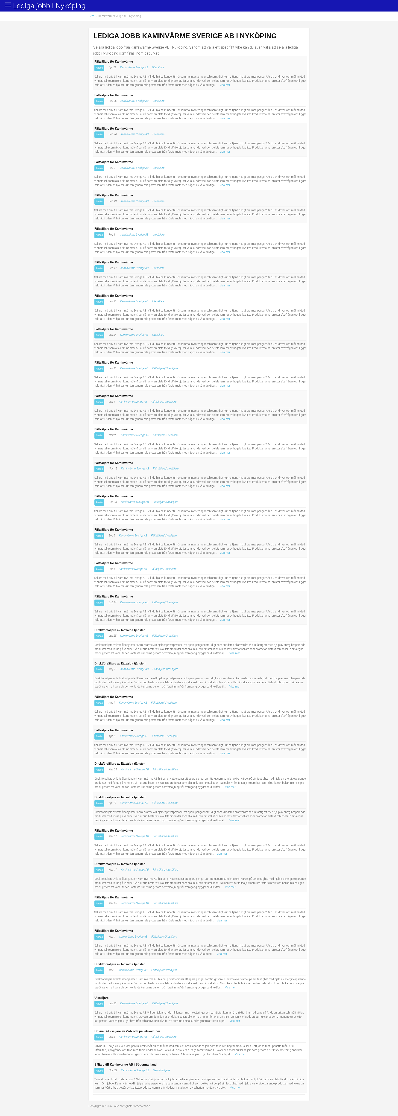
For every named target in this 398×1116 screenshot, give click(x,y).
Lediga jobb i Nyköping (49, 6)
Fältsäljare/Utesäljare (165, 368)
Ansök (99, 67)
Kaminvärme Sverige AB (134, 67)
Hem (91, 16)
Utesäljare (158, 67)
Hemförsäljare (161, 1070)
